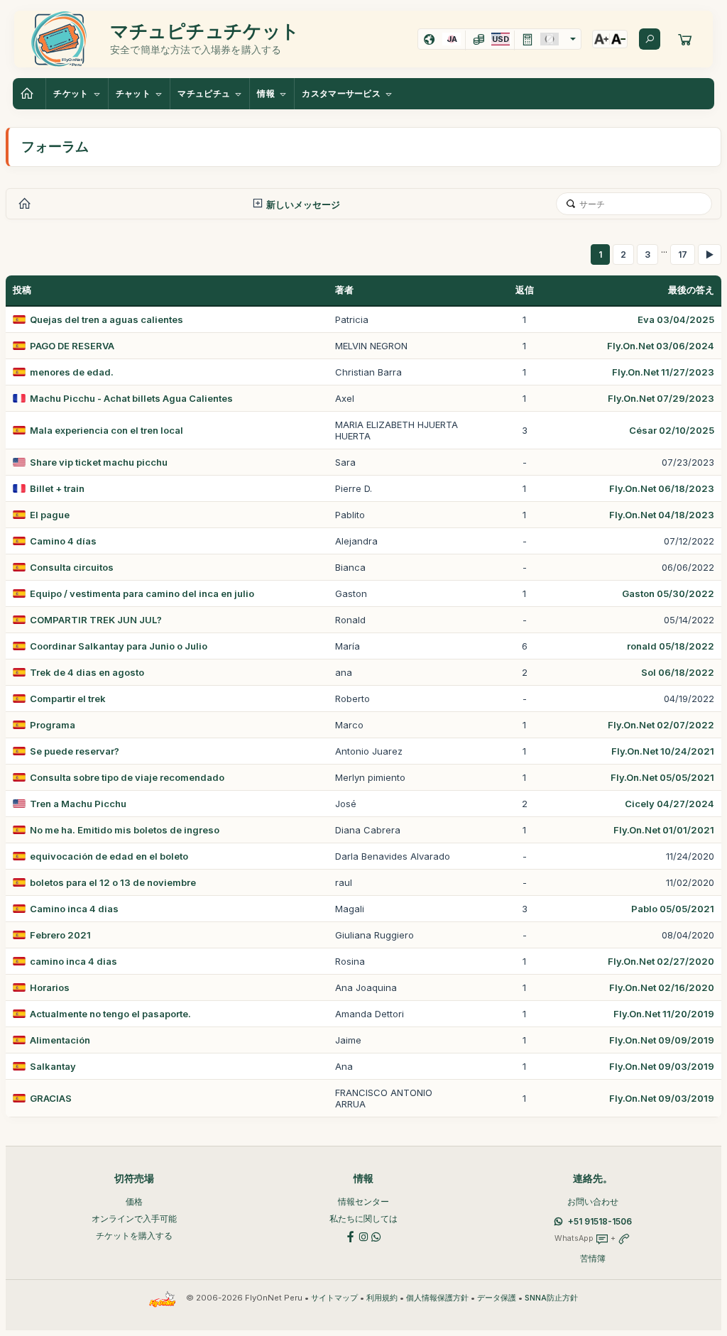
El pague (50, 514)
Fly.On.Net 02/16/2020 (661, 987)
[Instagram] (363, 1235)
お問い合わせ (592, 1201)
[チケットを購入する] (685, 39)
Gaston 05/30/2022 (668, 593)
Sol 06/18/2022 (677, 672)
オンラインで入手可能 (134, 1218)
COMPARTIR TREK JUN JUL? (96, 619)
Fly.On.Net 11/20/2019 (663, 1013)
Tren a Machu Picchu (78, 803)
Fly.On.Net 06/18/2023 (661, 488)
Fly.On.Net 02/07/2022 (661, 724)
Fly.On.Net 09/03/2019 (661, 1066)
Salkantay (53, 1066)
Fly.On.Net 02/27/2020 (661, 961)
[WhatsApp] (376, 1235)
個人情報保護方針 (437, 1298)
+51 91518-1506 (600, 1221)
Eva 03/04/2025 (676, 319)
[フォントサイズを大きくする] (601, 39)
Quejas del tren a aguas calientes (106, 319)
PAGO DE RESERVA (72, 345)
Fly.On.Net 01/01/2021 (663, 830)
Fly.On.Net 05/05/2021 (662, 777)
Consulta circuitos (72, 567)
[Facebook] (350, 1235)
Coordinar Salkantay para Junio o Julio (118, 646)
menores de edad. (72, 372)
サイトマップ (334, 1298)
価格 (134, 1201)
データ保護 (496, 1298)
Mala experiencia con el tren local (106, 430)
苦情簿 (593, 1258)
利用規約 (382, 1298)
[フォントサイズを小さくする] (618, 39)
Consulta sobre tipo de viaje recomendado (127, 777)
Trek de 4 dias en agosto (87, 672)
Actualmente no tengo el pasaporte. (110, 1013)
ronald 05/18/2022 (670, 646)
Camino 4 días (63, 541)
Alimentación (60, 1040)
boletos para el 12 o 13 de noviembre (113, 882)
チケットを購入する (134, 1235)
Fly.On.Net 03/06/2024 (660, 345)
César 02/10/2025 (671, 430)
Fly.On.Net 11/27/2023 (663, 372)
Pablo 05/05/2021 (672, 908)
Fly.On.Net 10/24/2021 (662, 751)
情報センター (363, 1201)
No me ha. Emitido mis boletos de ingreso (124, 830)
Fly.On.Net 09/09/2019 (661, 1040)
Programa (52, 724)
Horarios (50, 987)
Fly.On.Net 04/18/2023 (661, 514)
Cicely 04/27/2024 (669, 803)
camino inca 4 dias (73, 961)
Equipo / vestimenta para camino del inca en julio (142, 593)
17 (682, 254)
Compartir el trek (68, 698)
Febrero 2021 (60, 935)
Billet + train (57, 488)
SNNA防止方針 (551, 1298)
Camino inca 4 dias (74, 908)
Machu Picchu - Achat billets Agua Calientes (131, 398)
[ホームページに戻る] (29, 93)
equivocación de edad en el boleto (109, 856)
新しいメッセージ (302, 204)
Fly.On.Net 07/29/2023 (661, 398)
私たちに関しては (363, 1218)
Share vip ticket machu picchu (99, 462)
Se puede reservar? (74, 751)
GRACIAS (51, 1098)
